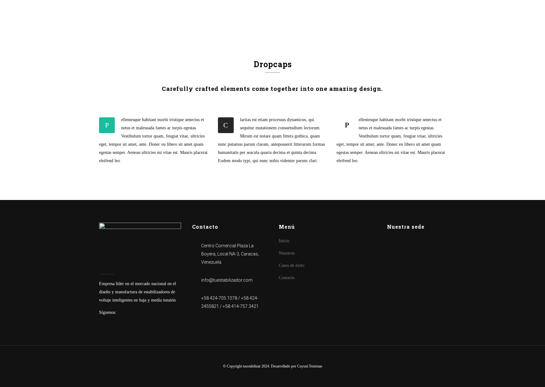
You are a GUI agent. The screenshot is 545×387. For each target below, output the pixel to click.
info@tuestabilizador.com (227, 280)
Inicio (284, 240)
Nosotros (287, 253)
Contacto (287, 277)
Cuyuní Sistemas (309, 366)
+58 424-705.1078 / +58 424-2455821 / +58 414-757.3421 (230, 302)
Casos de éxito (291, 265)
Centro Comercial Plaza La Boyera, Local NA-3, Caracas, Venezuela (230, 254)
